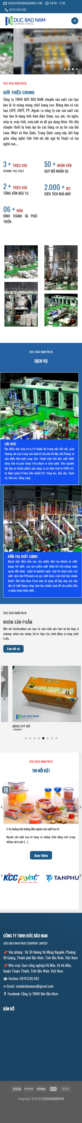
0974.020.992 (29, 978)
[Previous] (5, 698)
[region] (41, 51)
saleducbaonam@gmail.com (35, 986)
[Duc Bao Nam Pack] (25, 21)
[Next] (77, 698)
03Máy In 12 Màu (41, 60)
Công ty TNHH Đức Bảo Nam (39, 993)
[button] (65, 69)
